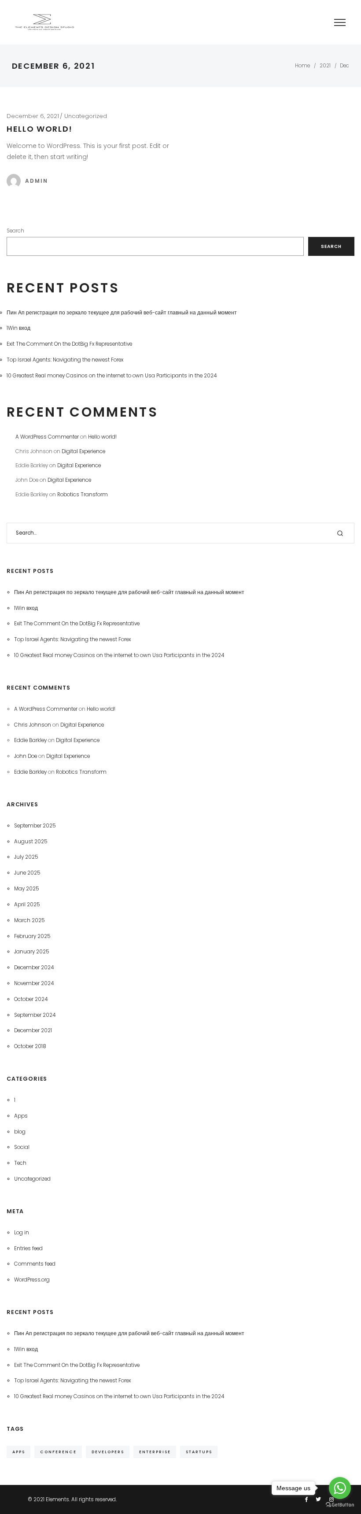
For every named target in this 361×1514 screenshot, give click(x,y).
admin (36, 181)
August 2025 (31, 841)
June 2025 (27, 872)
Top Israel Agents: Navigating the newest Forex (65, 359)
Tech (20, 1163)
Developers (108, 1452)
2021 (325, 65)
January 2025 (31, 951)
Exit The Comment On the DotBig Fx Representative (69, 343)
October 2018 (30, 1046)
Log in (21, 1232)
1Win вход (18, 328)
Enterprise (155, 1452)
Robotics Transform (82, 494)
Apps (21, 1115)
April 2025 (27, 904)
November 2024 (34, 983)
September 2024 (34, 1015)
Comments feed (34, 1263)
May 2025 (26, 888)
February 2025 (32, 936)
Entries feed (28, 1248)
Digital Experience (83, 451)
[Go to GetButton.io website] (340, 1505)
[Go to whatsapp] (340, 1488)
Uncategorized (85, 116)
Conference (58, 1452)
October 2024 (31, 999)
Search (15, 230)
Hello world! (40, 128)
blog (20, 1131)
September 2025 (35, 825)
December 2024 (34, 967)
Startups (199, 1452)
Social (21, 1147)
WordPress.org (32, 1279)
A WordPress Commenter (47, 436)
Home (302, 65)
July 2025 (26, 856)
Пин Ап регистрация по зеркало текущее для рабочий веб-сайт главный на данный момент (122, 312)
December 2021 (33, 1030)
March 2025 (29, 920)
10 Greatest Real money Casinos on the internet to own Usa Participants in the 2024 (112, 375)
